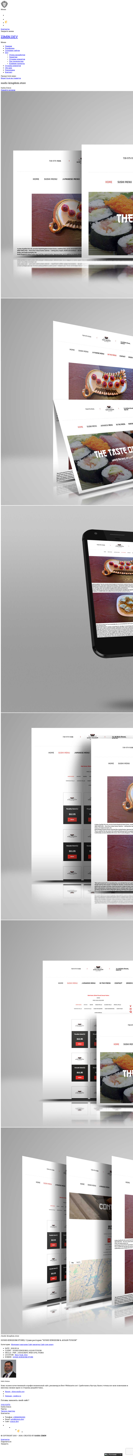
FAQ (6, 53)
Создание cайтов (12, 50)
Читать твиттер (8, 1411)
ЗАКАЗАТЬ (5, 1404)
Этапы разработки (17, 55)
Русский (112, 1454)
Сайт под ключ (47, 1344)
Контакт (8, 72)
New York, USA (21, 1355)
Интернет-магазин (19, 1344)
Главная (8, 46)
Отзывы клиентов (17, 59)
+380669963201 (19, 1417)
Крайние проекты (17, 63)
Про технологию (16, 61)
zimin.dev (14, 1421)
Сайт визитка (34, 1344)
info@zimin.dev (17, 1419)
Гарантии (13, 57)
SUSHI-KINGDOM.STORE (23, 1357)
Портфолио (9, 48)
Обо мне (8, 68)
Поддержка (10, 70)
